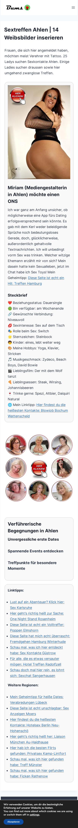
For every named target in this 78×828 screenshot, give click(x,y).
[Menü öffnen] (73, 7)
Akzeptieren (13, 821)
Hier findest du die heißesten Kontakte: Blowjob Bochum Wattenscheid (38, 410)
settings (34, 814)
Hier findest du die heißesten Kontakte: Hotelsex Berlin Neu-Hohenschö (34, 725)
